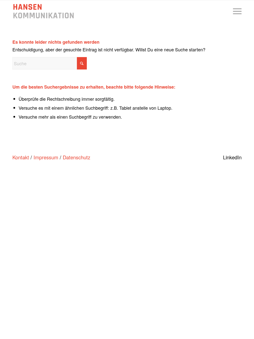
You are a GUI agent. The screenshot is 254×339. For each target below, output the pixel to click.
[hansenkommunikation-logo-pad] (43, 11)
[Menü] (236, 11)
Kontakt (20, 157)
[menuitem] (236, 11)
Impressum (45, 157)
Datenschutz (76, 157)
